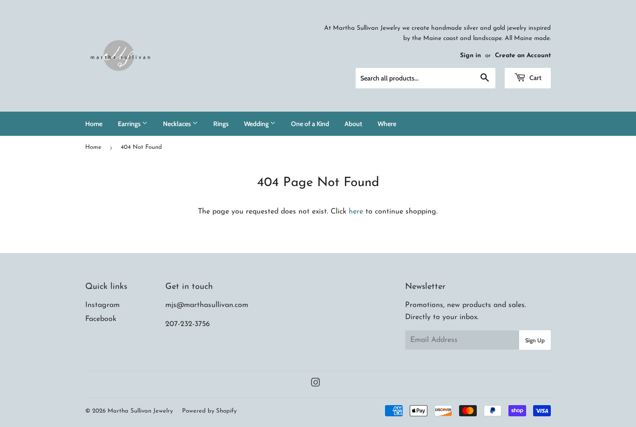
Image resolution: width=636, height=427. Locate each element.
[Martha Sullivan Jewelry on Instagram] (315, 384)
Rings (221, 124)
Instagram (102, 305)
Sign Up (535, 340)
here (356, 211)
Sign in (470, 56)
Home (93, 124)
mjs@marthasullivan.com (206, 305)
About (353, 124)
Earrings (130, 124)
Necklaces (177, 124)
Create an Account (523, 56)
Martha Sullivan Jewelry (140, 411)
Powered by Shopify (209, 411)
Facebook (100, 319)
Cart (534, 77)
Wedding (257, 124)
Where (387, 124)
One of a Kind (310, 124)
